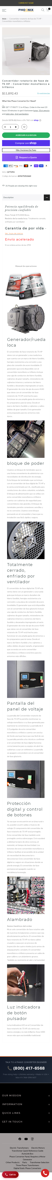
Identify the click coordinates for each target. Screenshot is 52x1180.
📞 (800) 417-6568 (26, 1068)
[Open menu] (7, 10)
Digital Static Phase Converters (27, 1168)
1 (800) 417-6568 (26, 3)
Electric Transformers (19, 1148)
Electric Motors (38, 1148)
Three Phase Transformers (27, 1165)
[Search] (42, 10)
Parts (24, 1162)
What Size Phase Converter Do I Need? (19, 101)
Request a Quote (28, 157)
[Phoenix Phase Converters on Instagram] (32, 1139)
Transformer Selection (39, 1162)
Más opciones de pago (26, 150)
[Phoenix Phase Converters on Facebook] (19, 1139)
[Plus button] (16, 127)
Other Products (13, 1162)
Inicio (4, 19)
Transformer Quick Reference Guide (27, 1151)
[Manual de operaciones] (26, 285)
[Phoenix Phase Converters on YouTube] (26, 1139)
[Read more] (24, 127)
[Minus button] (4, 127)
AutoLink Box (27, 1153)
